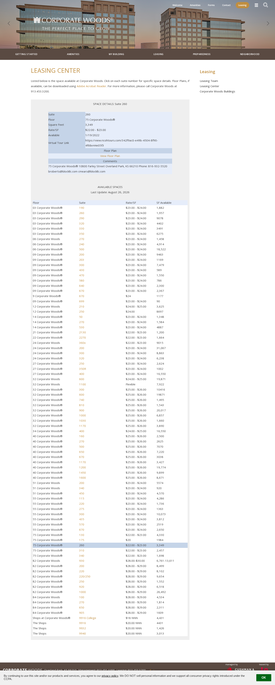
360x (82, 343)
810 (81, 405)
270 (81, 239)
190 (81, 208)
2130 (82, 332)
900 (81, 410)
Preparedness (202, 54)
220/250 (84, 576)
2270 (82, 337)
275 (81, 509)
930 (81, 560)
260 (81, 213)
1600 (82, 477)
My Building (116, 54)
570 (81, 524)
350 (81, 234)
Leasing (242, 5)
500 (81, 249)
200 (81, 254)
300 (81, 265)
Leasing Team (209, 81)
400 (81, 374)
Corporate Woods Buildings (217, 91)
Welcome (177, 5)
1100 (82, 384)
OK (264, 677)
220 (81, 503)
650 (81, 452)
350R (82, 369)
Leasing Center (209, 86)
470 (81, 275)
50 (80, 317)
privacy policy (110, 675)
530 (81, 327)
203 (81, 260)
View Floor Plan (110, 156)
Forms (211, 5)
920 (81, 586)
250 (81, 311)
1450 (82, 472)
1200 (82, 467)
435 (81, 519)
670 (81, 291)
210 (81, 306)
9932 (82, 628)
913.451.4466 (106, 670)
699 (81, 301)
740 (81, 400)
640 (81, 286)
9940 (82, 633)
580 (81, 280)
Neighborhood (250, 54)
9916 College (87, 618)
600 (81, 379)
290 (81, 218)
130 (81, 535)
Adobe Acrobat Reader (91, 86)
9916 (82, 623)
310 (81, 550)
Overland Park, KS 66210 (60, 670)
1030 (82, 420)
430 (81, 270)
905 (81, 612)
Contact (226, 5)
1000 (82, 415)
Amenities (195, 5)
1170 (82, 426)
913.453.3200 (137, 670)
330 (81, 228)
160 (81, 436)
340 (81, 488)
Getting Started (26, 54)
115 (81, 498)
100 (81, 597)
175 (81, 540)
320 (81, 223)
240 (81, 244)
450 (81, 493)
